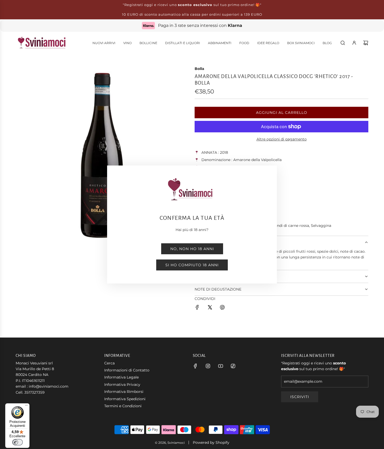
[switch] (17, 442)
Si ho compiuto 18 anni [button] (192, 265)
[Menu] (26, 406)
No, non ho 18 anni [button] (192, 248)
